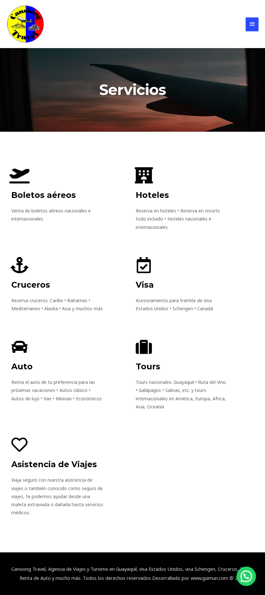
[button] (246, 576)
